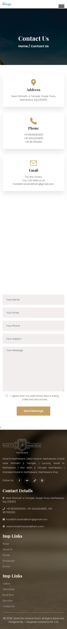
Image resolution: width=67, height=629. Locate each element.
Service (6, 566)
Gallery (6, 583)
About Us (8, 549)
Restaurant (8, 560)
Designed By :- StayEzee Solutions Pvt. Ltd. (34, 622)
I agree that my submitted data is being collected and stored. (35, 397)
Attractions (8, 589)
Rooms (6, 555)
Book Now (8, 595)
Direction (8, 600)
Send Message (33, 411)
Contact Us (9, 606)
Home (23, 46)
